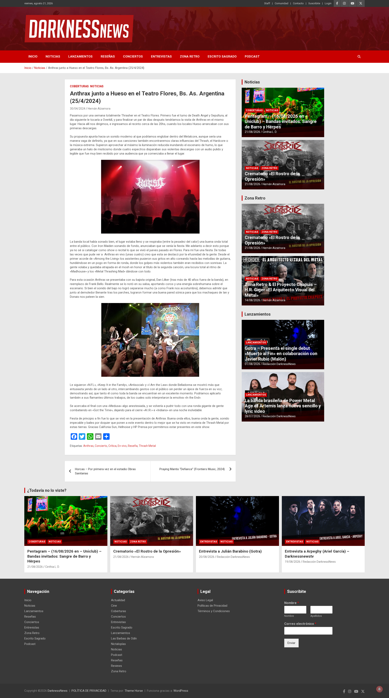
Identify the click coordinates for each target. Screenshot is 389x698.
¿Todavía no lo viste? (46, 490)
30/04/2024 (77, 108)
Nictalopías (118, 644)
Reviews (116, 666)
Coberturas (79, 86)
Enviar (291, 643)
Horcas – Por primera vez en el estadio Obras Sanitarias (105, 471)
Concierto (101, 445)
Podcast (252, 56)
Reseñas (108, 56)
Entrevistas (161, 56)
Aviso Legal (205, 600)
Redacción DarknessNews (279, 364)
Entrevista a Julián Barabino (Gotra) (230, 551)
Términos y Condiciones (214, 611)
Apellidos (316, 615)
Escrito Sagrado (222, 56)
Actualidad (118, 600)
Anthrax (88, 445)
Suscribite (314, 3)
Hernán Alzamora (99, 108)
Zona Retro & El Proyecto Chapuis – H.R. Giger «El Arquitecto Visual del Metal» (281, 290)
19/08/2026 (292, 561)
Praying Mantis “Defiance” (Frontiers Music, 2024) (192, 469)
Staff (267, 3)
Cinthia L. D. (270, 131)
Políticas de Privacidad (212, 605)
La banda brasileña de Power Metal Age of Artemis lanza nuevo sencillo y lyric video (283, 406)
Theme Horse (134, 691)
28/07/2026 (252, 416)
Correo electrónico (300, 624)
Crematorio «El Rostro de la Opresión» (147, 551)
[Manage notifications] (379, 689)
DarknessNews (57, 691)
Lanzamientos (80, 56)
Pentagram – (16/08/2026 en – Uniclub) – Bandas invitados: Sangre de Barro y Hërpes (281, 121)
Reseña (133, 445)
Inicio (32, 56)
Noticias (53, 56)
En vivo (122, 445)
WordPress (180, 691)
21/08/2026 (252, 131)
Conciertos (133, 56)
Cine (114, 605)
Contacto (298, 3)
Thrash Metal (147, 445)
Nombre (291, 603)
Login (328, 3)
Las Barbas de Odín (124, 638)
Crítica (112, 445)
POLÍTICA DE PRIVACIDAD (89, 691)
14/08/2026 (252, 300)
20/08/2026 (206, 556)
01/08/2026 (252, 364)
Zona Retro (190, 56)
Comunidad (281, 3)
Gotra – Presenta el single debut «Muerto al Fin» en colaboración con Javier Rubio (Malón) (281, 354)
